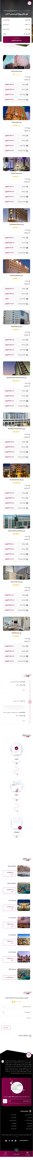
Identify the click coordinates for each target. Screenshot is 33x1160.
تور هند (13, 1123)
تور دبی (29, 1118)
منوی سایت (27, 1155)
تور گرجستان (28, 1120)
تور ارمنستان (12, 1120)
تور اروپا (29, 1126)
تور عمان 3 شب (12, 952)
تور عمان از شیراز (12, 866)
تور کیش (13, 1126)
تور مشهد (28, 1129)
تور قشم (13, 1129)
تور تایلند (13, 1118)
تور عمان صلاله (12, 969)
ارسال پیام (6, 1027)
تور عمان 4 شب (12, 901)
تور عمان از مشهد (11, 883)
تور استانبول (28, 1115)
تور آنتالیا (13, 1115)
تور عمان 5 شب (12, 935)
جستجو (5, 1155)
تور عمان (29, 1123)
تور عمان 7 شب (12, 918)
